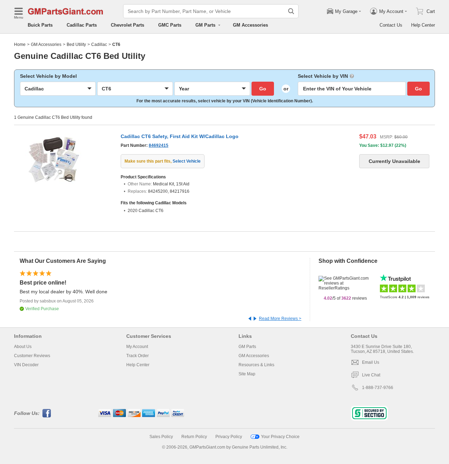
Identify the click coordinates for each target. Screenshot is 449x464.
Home (20, 44)
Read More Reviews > (280, 318)
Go (262, 88)
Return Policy (194, 436)
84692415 (158, 145)
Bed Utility (76, 44)
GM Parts (247, 346)
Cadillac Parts (82, 25)
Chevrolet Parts (127, 25)
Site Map (247, 373)
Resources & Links (256, 364)
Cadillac (99, 44)
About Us (23, 346)
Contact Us (391, 25)
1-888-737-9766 (377, 387)
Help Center (423, 25)
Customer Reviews (32, 355)
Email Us (370, 362)
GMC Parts (169, 25)
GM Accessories (250, 25)
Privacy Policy (228, 436)
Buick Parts (40, 25)
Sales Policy (161, 436)
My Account (137, 346)
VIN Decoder (26, 364)
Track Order (137, 355)
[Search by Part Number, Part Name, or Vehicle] (291, 11)
